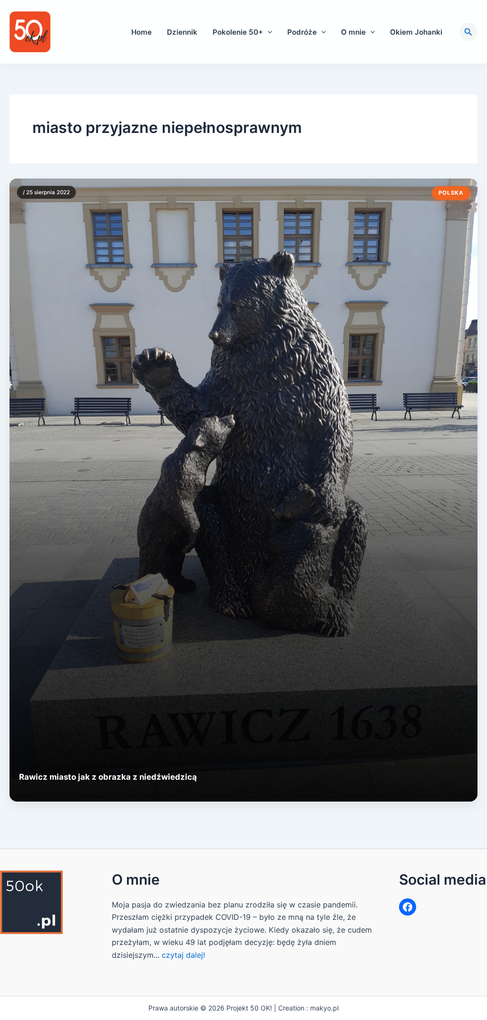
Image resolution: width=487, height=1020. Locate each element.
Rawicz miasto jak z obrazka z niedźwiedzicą (108, 777)
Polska (451, 192)
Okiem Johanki (416, 32)
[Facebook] (407, 907)
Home (141, 32)
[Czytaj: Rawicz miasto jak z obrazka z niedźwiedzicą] (243, 490)
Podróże (302, 32)
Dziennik (182, 32)
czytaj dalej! (183, 955)
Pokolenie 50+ (238, 32)
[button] (267, 32)
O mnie (353, 32)
